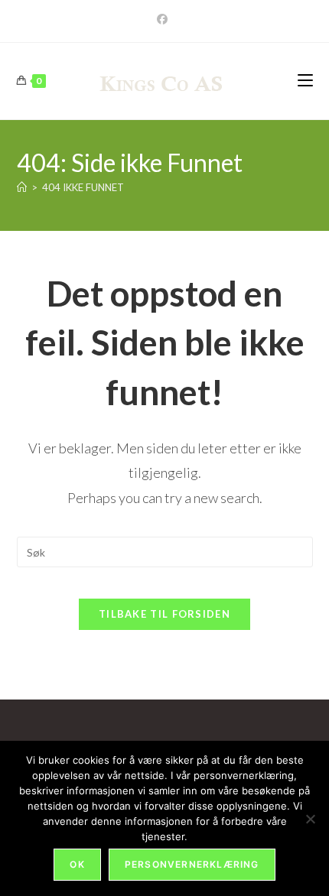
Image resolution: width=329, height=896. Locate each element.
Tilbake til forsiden (164, 614)
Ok (77, 864)
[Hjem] (22, 187)
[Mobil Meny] (305, 80)
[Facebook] (164, 19)
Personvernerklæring (192, 864)
